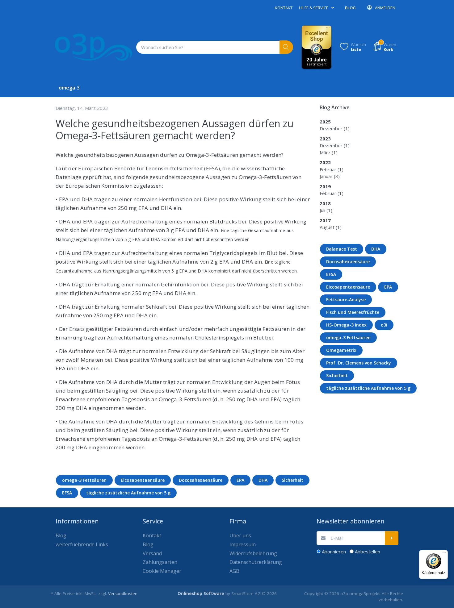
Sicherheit (292, 480)
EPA (240, 480)
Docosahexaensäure (200, 480)
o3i (384, 325)
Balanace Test (341, 249)
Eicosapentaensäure (143, 480)
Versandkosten (122, 593)
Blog (350, 7)
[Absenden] (392, 538)
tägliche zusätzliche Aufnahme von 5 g (128, 493)
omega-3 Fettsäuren (84, 480)
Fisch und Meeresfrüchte (352, 312)
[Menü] (444, 553)
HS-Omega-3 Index (346, 325)
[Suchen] (286, 47)
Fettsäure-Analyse (346, 299)
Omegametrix (341, 350)
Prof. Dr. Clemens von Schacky (358, 363)
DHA (263, 480)
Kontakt (283, 7)
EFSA (67, 493)
